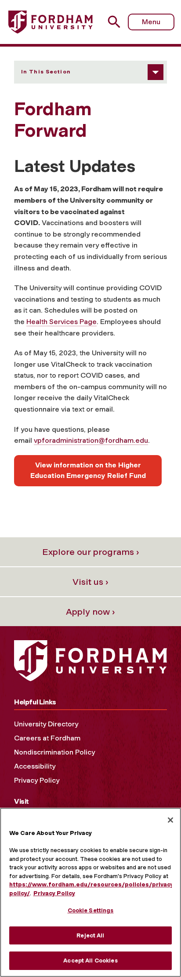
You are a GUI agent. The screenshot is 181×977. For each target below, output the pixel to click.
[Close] (170, 820)
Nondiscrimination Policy (54, 752)
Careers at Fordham (47, 738)
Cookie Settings (91, 910)
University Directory (46, 724)
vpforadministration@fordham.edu (91, 440)
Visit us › (90, 581)
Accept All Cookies (90, 960)
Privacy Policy (36, 780)
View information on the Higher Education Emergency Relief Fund (88, 470)
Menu (151, 22)
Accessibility (34, 766)
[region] (90, 892)
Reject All (90, 935)
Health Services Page (61, 321)
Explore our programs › (90, 552)
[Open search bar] (117, 22)
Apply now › (90, 611)
